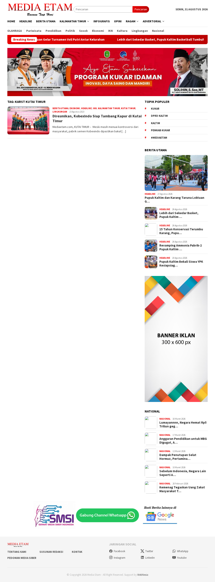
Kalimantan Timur (109, 108)
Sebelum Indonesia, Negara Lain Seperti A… (182, 473)
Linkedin (150, 557)
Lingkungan (59, 111)
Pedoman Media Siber (21, 558)
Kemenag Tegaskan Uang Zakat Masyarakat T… (182, 489)
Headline (86, 108)
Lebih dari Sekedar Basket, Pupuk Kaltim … (178, 215)
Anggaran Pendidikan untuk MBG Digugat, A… (183, 440)
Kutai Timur (128, 108)
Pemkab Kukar (160, 130)
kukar (155, 108)
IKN (95, 108)
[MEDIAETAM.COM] (40, 9)
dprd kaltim (159, 116)
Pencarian (141, 9)
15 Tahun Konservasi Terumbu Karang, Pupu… (181, 231)
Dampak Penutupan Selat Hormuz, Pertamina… (177, 457)
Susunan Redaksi (51, 552)
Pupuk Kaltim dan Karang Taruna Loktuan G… (174, 199)
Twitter (149, 551)
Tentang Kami (16, 552)
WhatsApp (182, 551)
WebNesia (142, 575)
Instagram (119, 557)
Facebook (119, 551)
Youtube (181, 557)
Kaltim (155, 123)
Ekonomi (74, 108)
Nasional (164, 418)
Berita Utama (60, 108)
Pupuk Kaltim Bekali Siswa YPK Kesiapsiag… (181, 263)
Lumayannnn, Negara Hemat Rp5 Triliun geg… (183, 424)
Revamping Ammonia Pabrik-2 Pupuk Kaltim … (180, 247)
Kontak (77, 552)
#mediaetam (159, 137)
